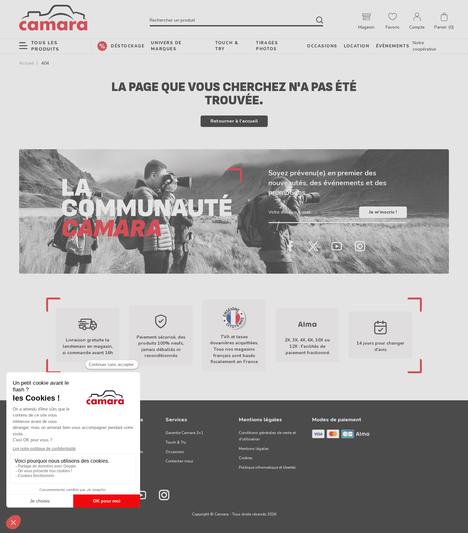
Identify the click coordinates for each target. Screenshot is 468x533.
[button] (444, 22)
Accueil (26, 63)
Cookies (245, 457)
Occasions (175, 451)
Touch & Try (176, 442)
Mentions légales (254, 448)
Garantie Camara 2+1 (184, 432)
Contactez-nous (179, 461)
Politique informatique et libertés (267, 467)
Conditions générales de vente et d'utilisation (267, 436)
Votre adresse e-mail (289, 212)
